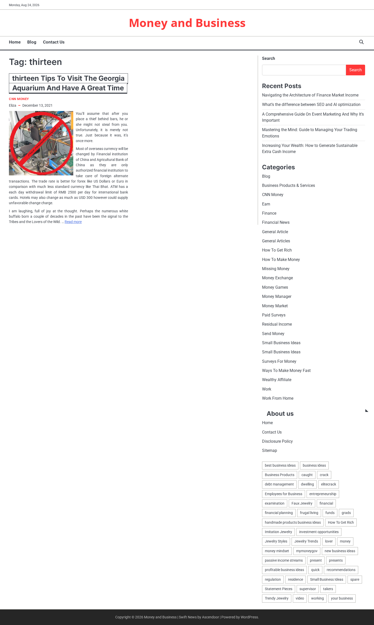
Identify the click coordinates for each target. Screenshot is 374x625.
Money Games (275, 287)
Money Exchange (277, 277)
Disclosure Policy (277, 441)
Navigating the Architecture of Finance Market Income (310, 95)
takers (328, 589)
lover (329, 541)
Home (15, 42)
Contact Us (54, 42)
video (300, 598)
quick (315, 570)
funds (330, 513)
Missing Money (276, 268)
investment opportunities (319, 532)
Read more (73, 222)
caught (307, 475)
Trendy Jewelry (277, 598)
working (317, 598)
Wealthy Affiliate (276, 379)
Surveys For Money (279, 361)
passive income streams (284, 560)
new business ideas (340, 551)
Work (266, 389)
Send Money (273, 333)
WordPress (249, 617)
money (345, 541)
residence (295, 579)
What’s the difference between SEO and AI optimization (311, 104)
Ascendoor (210, 617)
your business (342, 598)
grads (346, 513)
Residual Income (277, 324)
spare (354, 579)
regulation (273, 579)
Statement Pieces (278, 589)
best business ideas (280, 465)
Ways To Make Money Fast (286, 370)
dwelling (307, 484)
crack (324, 475)
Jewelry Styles (276, 541)
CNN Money (19, 99)
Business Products (279, 475)
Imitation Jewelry (278, 532)
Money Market (275, 305)
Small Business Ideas (281, 342)
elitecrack (328, 484)
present (316, 560)
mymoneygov (307, 551)
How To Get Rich (277, 250)
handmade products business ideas (293, 522)
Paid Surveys (273, 315)
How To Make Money (281, 259)
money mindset (277, 551)
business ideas (314, 465)
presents (336, 560)
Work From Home (277, 398)
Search (268, 58)
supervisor (307, 589)
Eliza (12, 105)
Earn (266, 204)
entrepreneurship (322, 494)
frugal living (309, 513)
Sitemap (269, 450)
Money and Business (187, 22)
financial (326, 503)
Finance (269, 213)
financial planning (279, 513)
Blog (31, 42)
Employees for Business (283, 494)
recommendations (341, 570)
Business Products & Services (288, 185)
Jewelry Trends (306, 541)
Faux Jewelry (302, 503)
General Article (275, 231)
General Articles (276, 241)
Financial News (276, 222)
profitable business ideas (284, 570)
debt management (279, 484)
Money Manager (276, 296)
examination (274, 503)
